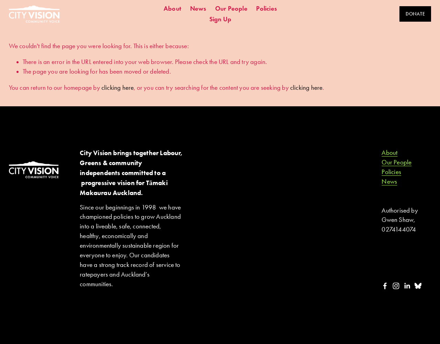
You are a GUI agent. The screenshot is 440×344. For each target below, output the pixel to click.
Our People (231, 8)
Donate (415, 14)
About (172, 8)
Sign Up (220, 19)
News (198, 8)
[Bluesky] (418, 285)
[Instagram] (396, 285)
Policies (266, 8)
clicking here (117, 88)
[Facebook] (385, 285)
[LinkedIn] (407, 285)
